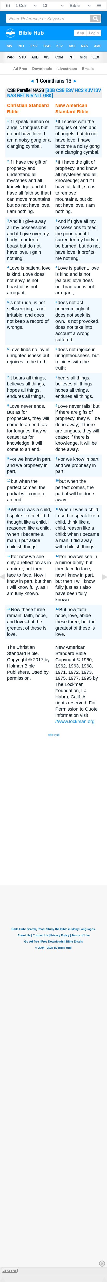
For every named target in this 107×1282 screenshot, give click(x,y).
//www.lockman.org (75, 721)
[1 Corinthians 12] (6, 588)
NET (21, 95)
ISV (97, 90)
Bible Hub (53, 734)
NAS (11, 95)
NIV (30, 95)
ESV (70, 90)
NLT (38, 95)
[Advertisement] (60, 846)
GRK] (48, 95)
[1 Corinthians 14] (100, 588)
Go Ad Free (10, 1270)
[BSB (50, 90)
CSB (60, 90)
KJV (89, 90)
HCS (79, 90)
